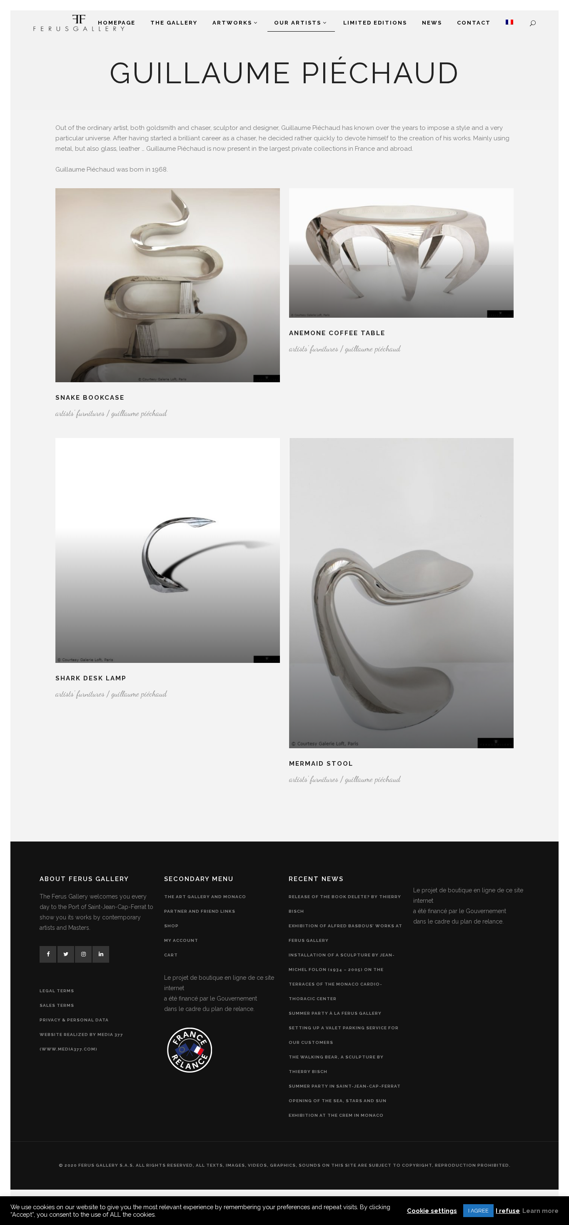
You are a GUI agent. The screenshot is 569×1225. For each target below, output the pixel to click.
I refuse (508, 1210)
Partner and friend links (199, 911)
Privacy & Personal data (74, 1020)
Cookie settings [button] (432, 1210)
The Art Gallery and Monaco (205, 896)
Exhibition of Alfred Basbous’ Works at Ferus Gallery (345, 933)
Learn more (540, 1210)
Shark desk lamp (91, 678)
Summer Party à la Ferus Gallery (335, 1013)
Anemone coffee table (337, 333)
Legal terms (57, 990)
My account (181, 940)
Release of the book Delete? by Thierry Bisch (345, 904)
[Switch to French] (509, 22)
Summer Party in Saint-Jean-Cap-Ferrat (345, 1086)
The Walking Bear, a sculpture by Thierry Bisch (336, 1064)
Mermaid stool (321, 763)
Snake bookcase (90, 397)
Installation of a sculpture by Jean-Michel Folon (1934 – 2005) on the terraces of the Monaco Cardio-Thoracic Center (342, 977)
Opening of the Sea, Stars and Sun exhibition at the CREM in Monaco (338, 1108)
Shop (171, 926)
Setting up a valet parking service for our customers (344, 1035)
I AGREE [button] (478, 1211)
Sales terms (57, 1005)
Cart (171, 955)
